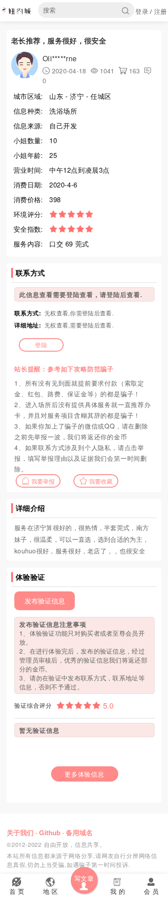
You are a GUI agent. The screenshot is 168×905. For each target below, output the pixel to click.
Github (49, 832)
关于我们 (20, 832)
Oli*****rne (60, 58)
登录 (141, 11)
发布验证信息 (45, 600)
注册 (160, 11)
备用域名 (79, 832)
